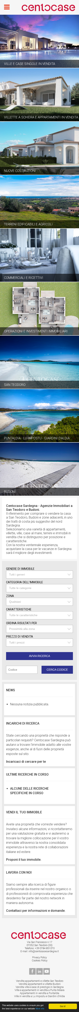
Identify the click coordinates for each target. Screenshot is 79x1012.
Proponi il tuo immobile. (23, 860)
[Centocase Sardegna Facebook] (32, 973)
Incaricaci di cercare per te (26, 762)
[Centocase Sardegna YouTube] (46, 973)
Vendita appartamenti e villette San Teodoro (39, 980)
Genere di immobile (20, 569)
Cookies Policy (39, 960)
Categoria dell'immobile (24, 582)
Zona (10, 596)
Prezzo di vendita (19, 636)
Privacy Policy (39, 957)
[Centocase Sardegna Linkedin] (39, 973)
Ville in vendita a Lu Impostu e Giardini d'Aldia (39, 996)
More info (40, 1008)
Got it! (63, 1006)
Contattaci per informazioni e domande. (35, 911)
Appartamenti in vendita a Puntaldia (39, 993)
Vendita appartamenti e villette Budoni (40, 983)
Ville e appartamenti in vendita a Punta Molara (39, 990)
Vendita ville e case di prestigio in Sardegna (40, 987)
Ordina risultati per (21, 623)
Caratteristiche (18, 609)
